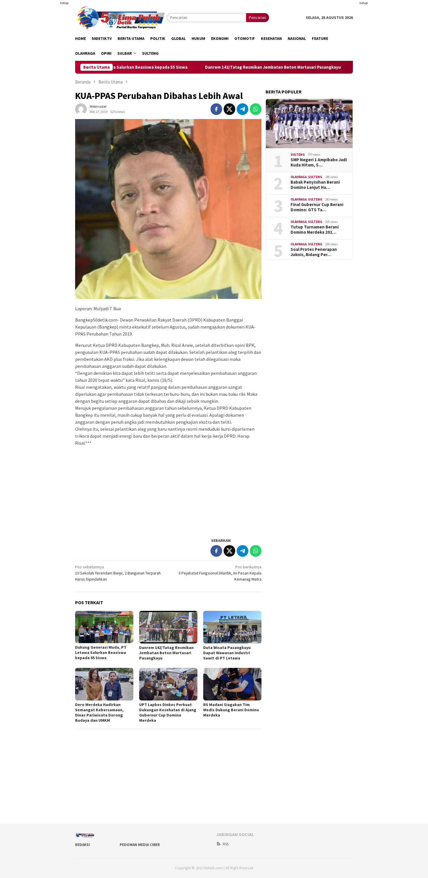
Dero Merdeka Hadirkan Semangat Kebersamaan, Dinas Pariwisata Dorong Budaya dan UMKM (99, 712)
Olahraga (299, 177)
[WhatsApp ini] (255, 109)
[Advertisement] (46, 87)
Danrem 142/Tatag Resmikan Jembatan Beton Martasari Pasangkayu (242, 67)
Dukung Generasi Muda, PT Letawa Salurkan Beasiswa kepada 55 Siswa (100, 652)
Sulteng (298, 155)
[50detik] (121, 17)
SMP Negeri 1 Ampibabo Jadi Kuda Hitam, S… (319, 162)
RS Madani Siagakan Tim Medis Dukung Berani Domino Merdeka (231, 710)
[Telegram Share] (242, 109)
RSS (226, 844)
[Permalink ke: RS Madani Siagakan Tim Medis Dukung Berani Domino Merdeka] (232, 684)
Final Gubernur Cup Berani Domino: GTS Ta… (317, 207)
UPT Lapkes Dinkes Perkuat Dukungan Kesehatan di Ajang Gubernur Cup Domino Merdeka (167, 712)
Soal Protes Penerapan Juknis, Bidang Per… (314, 252)
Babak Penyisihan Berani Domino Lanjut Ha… (315, 185)
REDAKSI (82, 844)
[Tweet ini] (229, 109)
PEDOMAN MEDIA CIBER (140, 844)
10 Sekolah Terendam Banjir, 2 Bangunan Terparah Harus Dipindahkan (118, 573)
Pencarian (257, 17)
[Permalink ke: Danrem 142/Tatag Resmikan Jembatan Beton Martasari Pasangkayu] (168, 627)
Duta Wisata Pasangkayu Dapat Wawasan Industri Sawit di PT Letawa (227, 653)
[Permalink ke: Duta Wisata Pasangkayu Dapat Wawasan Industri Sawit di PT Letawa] (232, 627)
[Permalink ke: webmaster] (81, 108)
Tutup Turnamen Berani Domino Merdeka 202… (315, 229)
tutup (64, 3)
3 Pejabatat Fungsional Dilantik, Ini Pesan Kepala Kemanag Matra (219, 573)
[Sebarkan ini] (216, 109)
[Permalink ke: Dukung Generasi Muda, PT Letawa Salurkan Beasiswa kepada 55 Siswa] (104, 627)
